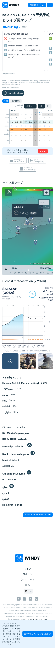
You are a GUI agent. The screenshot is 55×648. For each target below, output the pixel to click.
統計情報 (16, 101)
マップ (27, 569)
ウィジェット (28, 579)
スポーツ (27, 574)
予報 (6, 101)
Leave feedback (15, 93)
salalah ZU (19, 207)
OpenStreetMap (37, 263)
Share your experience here (37, 515)
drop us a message (38, 619)
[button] (41, 294)
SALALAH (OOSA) (9, 291)
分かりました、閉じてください (37, 634)
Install (43, 151)
